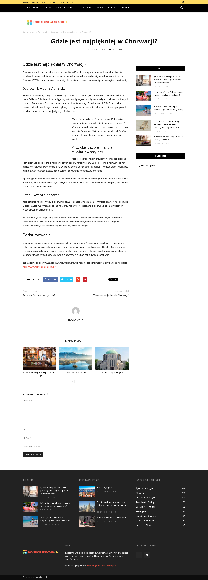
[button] (181, 8)
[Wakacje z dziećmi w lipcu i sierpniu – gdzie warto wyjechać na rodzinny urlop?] (143, 110)
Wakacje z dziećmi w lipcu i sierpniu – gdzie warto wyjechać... (169, 108)
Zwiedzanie (112, 7)
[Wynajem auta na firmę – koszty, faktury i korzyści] (143, 140)
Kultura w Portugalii (145, 497)
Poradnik (126, 7)
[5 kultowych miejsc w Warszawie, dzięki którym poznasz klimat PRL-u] (87, 506)
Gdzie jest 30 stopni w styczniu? (39, 295)
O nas (52, 2)
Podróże (48, 7)
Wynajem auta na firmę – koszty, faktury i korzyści (168, 138)
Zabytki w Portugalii (145, 506)
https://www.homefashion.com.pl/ (39, 266)
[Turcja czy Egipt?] (87, 491)
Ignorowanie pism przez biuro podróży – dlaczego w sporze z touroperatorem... (168, 80)
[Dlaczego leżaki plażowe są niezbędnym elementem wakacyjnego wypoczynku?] (143, 125)
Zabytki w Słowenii (145, 520)
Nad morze (87, 7)
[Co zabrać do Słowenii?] (75, 358)
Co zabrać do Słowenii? (75, 372)
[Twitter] (183, 2)
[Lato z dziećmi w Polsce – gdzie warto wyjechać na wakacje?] (143, 96)
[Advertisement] (129, 22)
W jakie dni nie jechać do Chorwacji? (111, 295)
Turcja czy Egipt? (104, 487)
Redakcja (76, 320)
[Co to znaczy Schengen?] (112, 358)
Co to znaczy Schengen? (112, 372)
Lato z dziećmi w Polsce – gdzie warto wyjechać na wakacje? (168, 93)
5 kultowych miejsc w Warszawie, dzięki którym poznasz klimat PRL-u (112, 505)
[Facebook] (178, 2)
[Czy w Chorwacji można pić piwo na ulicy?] (39, 358)
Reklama (60, 2)
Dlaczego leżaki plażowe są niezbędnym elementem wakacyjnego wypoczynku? (166, 124)
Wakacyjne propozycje (66, 7)
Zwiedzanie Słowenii (146, 515)
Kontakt (70, 2)
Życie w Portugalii (144, 488)
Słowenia (140, 493)
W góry (99, 7)
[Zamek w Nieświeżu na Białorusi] (87, 521)
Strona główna (32, 7)
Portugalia (141, 511)
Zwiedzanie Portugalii (146, 502)
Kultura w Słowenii (145, 525)
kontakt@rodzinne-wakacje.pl (101, 565)
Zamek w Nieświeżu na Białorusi (111, 517)
